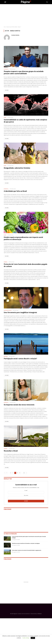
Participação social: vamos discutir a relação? (20, 359)
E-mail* (26, 490)
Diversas (5, 261)
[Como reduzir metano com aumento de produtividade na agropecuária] (7, 552)
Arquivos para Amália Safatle (12, 26)
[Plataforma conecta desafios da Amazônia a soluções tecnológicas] (7, 545)
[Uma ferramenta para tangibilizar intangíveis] (26, 297)
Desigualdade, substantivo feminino (17, 168)
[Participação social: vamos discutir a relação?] (26, 344)
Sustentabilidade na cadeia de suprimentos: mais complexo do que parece (25, 121)
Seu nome (26, 495)
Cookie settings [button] (25, 638)
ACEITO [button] (32, 637)
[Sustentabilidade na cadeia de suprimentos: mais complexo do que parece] (26, 105)
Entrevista (6, 69)
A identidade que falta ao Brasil (15, 191)
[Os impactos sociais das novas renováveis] (26, 390)
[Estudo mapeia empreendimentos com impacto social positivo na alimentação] (26, 222)
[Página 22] (26, 2)
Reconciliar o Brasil (11, 451)
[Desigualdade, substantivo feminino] (26, 153)
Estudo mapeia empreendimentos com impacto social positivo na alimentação (23, 238)
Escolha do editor (7, 310)
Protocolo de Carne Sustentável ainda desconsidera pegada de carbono (25, 265)
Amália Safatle (15, 35)
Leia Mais (7, 90)
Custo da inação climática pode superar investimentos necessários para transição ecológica (29, 537)
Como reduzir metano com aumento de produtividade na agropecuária (26, 550)
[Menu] (5, 2)
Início (5, 26)
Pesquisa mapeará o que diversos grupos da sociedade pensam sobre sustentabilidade (24, 72)
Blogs (5, 117)
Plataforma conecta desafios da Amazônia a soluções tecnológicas (26, 543)
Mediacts (40, 613)
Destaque (6, 356)
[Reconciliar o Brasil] (26, 436)
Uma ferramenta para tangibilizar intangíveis (20, 312)
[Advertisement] (26, 15)
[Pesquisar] (47, 2)
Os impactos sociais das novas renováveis (19, 405)
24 (24, 472)
